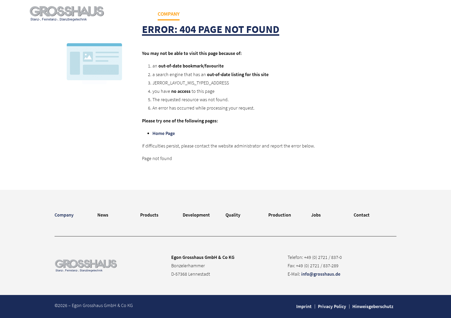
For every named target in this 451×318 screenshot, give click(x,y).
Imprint (304, 306)
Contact (383, 13)
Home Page (163, 133)
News (194, 13)
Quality (295, 13)
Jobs (358, 13)
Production (328, 13)
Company (169, 13)
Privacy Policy (332, 306)
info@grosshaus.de (320, 274)
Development (260, 13)
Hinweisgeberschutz (372, 306)
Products (222, 13)
